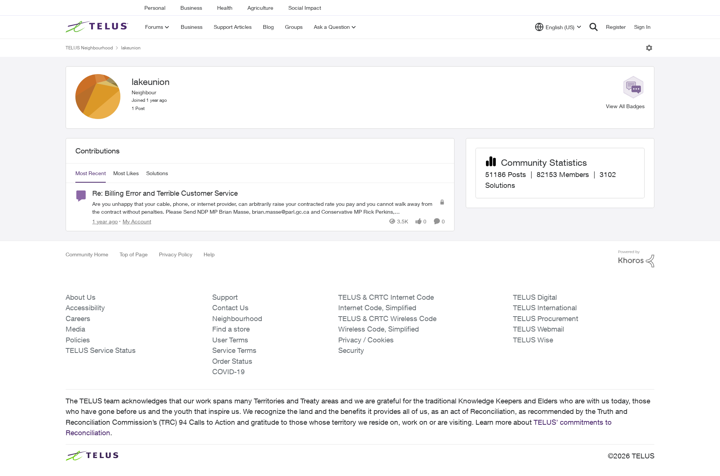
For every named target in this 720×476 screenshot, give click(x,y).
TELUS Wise (533, 340)
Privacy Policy (175, 254)
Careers (78, 318)
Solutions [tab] (157, 173)
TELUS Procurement (545, 318)
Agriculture (260, 7)
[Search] (593, 26)
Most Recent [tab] (90, 173)
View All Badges (625, 106)
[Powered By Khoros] (636, 259)
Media (75, 329)
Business (191, 7)
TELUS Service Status (101, 350)
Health (224, 7)
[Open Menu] (649, 48)
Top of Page (134, 254)
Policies (78, 340)
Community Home (87, 254)
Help (209, 254)
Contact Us (230, 307)
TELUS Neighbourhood (89, 48)
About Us (81, 297)
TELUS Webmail (538, 329)
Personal (154, 7)
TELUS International (545, 307)
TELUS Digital (535, 297)
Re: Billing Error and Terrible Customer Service (165, 193)
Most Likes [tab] (126, 173)
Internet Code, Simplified (377, 307)
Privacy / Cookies (366, 340)
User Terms (230, 340)
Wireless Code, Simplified (378, 329)
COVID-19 (228, 371)
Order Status (232, 361)
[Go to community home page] (98, 27)
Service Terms (234, 350)
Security (351, 350)
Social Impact (304, 7)
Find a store (231, 329)
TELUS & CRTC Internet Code (386, 297)
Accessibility (85, 307)
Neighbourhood (237, 318)
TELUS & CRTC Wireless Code (387, 318)
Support (225, 297)
